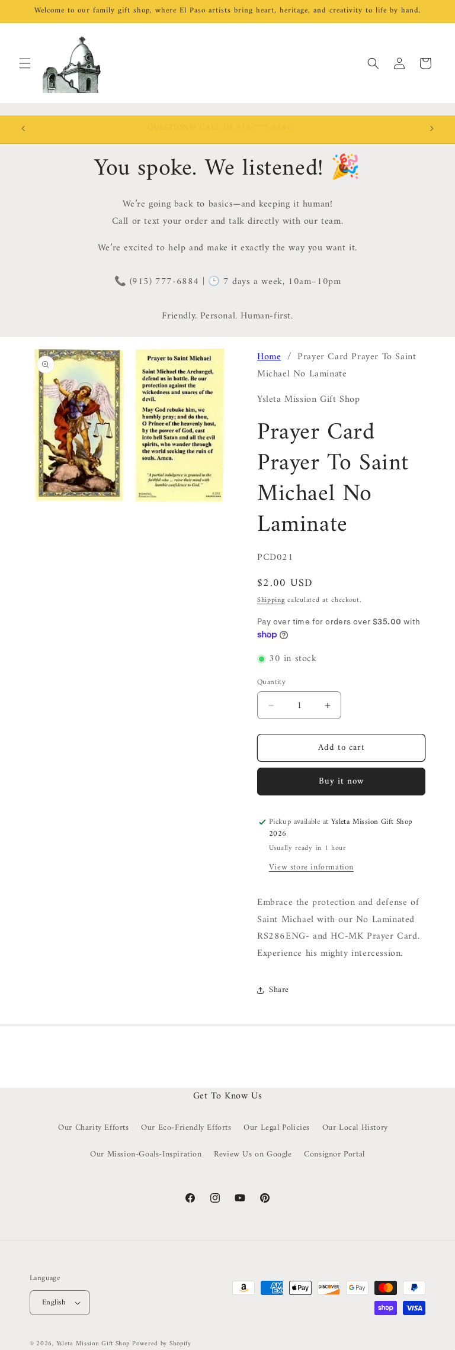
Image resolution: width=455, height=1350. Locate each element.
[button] (25, 63)
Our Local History (355, 1127)
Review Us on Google (252, 1154)
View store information (311, 867)
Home (269, 357)
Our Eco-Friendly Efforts (186, 1127)
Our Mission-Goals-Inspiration (145, 1154)
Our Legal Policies (276, 1127)
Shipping (271, 600)
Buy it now (341, 782)
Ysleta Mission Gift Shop (93, 1343)
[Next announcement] (432, 128)
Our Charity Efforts (93, 1127)
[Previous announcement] (23, 128)
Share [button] (279, 989)
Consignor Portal (334, 1154)
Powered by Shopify (161, 1343)
